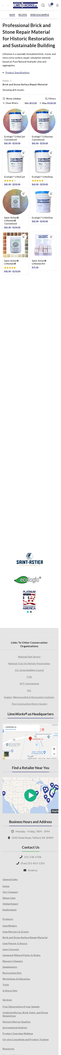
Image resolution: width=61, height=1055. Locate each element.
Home (6, 80)
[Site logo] (25, 5)
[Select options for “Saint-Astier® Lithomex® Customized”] (24, 194)
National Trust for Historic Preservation (29, 663)
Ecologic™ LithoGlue (42, 217)
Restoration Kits (12, 972)
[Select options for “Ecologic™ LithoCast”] (24, 153)
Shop (12, 14)
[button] (51, 237)
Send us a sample (39, 14)
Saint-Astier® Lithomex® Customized (11, 220)
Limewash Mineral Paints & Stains (21, 955)
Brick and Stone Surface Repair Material (25, 937)
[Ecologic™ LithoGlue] (43, 202)
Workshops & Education (16, 978)
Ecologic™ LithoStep (42, 177)
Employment (10, 909)
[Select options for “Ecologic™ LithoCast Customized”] (24, 113)
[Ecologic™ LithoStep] (43, 161)
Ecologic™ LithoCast (14, 177)
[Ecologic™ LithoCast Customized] (15, 121)
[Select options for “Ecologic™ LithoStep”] (51, 153)
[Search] (43, 5)
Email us (32, 870)
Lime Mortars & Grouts (16, 931)
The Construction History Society (29, 703)
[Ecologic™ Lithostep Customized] (43, 121)
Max (49, 103)
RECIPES (22, 14)
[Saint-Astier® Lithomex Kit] (43, 245)
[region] (29, 580)
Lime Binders (10, 925)
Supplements (10, 966)
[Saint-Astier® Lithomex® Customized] (15, 202)
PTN (29, 676)
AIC (29, 690)
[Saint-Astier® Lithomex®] (15, 245)
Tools (6, 984)
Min (31, 103)
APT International (29, 683)
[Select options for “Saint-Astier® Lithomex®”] (24, 237)
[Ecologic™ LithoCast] (15, 161)
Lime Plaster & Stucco (15, 943)
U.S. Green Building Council (29, 670)
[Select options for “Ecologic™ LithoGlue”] (51, 194)
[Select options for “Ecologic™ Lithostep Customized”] (51, 113)
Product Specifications (17, 72)
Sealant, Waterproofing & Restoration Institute (29, 697)
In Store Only (10, 990)
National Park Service (29, 656)
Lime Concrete (11, 949)
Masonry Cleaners (13, 961)
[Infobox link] (3, 5)
